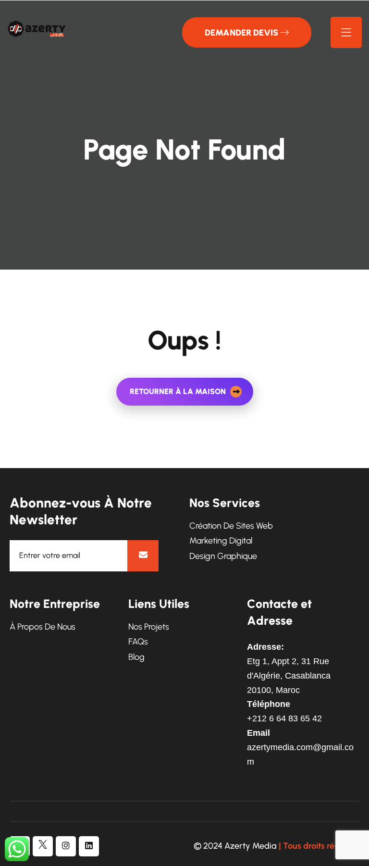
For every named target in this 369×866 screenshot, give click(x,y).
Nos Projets (148, 627)
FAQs (138, 642)
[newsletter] (143, 555)
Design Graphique (223, 556)
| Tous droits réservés (319, 846)
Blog (136, 657)
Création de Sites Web (231, 526)
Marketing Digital (220, 541)
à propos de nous (42, 627)
